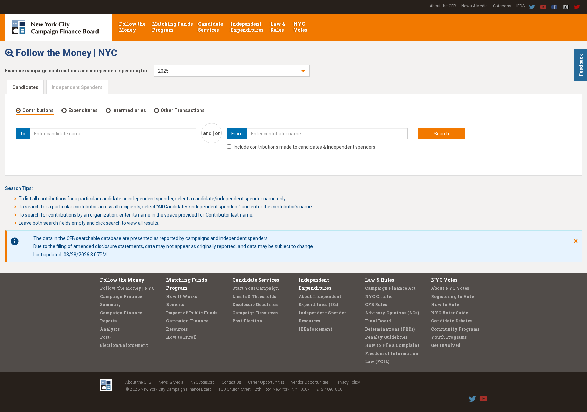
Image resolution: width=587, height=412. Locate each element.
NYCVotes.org (202, 382)
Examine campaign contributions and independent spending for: (77, 70)
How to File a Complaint (392, 345)
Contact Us (231, 382)
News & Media (474, 6)
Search (441, 133)
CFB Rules (376, 304)
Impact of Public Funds (191, 312)
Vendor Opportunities (310, 382)
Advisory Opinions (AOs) (392, 312)
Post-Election (247, 320)
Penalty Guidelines (386, 337)
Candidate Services (210, 27)
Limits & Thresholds (254, 296)
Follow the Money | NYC (127, 288)
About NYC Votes (450, 288)
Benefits (175, 304)
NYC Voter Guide (449, 312)
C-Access (502, 6)
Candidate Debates (451, 320)
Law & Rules (277, 27)
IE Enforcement (315, 329)
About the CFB (443, 6)
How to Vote (445, 304)
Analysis (110, 329)
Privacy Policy (348, 382)
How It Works (181, 296)
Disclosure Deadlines (255, 304)
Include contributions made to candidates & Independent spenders (304, 147)
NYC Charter (379, 296)
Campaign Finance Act (390, 288)
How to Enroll (181, 337)
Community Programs (455, 329)
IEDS (520, 6)
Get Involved (445, 345)
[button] (232, 71)
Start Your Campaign (255, 288)
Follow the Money (132, 27)
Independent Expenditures (247, 27)
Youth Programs (449, 337)
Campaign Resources (255, 312)
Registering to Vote (452, 296)
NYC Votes (301, 27)
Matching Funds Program (172, 27)
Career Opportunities (266, 382)
